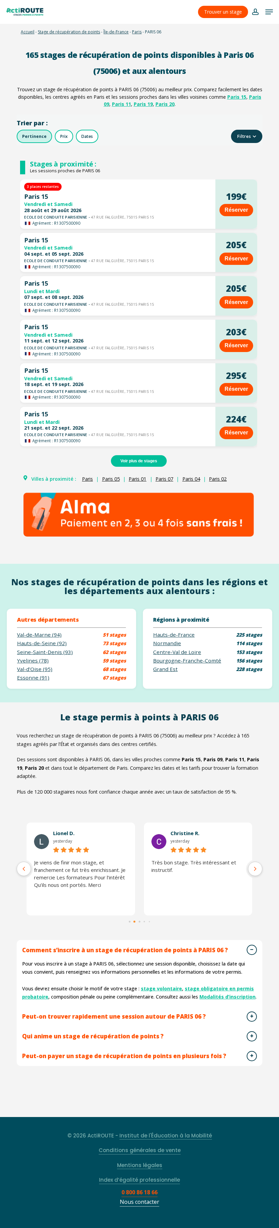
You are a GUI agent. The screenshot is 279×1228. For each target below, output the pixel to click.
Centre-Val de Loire (177, 652)
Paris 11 (121, 104)
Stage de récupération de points (69, 32)
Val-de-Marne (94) (39, 635)
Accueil (27, 32)
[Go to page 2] (139, 921)
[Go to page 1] (135, 922)
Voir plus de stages (138, 461)
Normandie (167, 643)
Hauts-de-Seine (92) (42, 643)
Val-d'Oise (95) (34, 669)
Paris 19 (143, 104)
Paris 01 (137, 479)
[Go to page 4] (149, 921)
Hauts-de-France (174, 635)
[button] (269, 12)
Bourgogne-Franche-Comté (187, 660)
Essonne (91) (33, 677)
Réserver (236, 210)
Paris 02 (218, 479)
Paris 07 (164, 479)
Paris (137, 32)
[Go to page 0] (129, 921)
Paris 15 (236, 97)
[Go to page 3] (144, 921)
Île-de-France (116, 32)
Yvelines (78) (33, 660)
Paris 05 (111, 479)
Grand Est (165, 669)
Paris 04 (191, 479)
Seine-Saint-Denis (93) (45, 652)
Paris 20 (165, 104)
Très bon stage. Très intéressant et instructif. (193, 866)
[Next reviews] (255, 869)
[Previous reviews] (24, 869)
